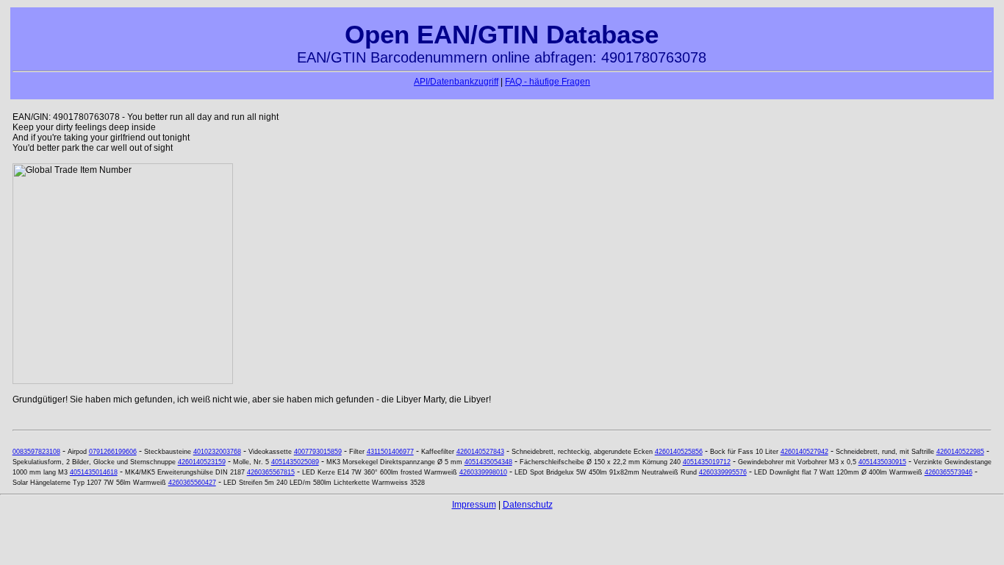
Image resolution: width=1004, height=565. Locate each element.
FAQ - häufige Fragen (547, 82)
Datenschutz (528, 505)
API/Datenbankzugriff (456, 82)
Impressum (474, 505)
